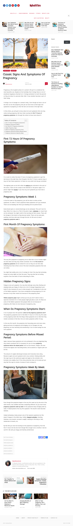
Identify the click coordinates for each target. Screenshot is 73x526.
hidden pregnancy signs (8, 442)
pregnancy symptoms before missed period (9, 445)
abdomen (35, 211)
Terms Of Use (44, 517)
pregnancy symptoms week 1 (9, 448)
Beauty (47, 18)
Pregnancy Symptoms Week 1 (12, 124)
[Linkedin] (15, 5)
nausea (16, 189)
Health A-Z (13, 13)
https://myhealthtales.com (21, 468)
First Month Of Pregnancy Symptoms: (14, 126)
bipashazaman (8, 84)
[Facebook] (4, 5)
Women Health (6, 70)
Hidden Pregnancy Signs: (11, 128)
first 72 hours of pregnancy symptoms (9, 437)
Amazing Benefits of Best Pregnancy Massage (25, 502)
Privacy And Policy (33, 517)
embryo (28, 185)
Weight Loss (45, 13)
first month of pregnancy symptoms (9, 440)
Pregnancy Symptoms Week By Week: (14, 133)
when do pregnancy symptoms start (9, 453)
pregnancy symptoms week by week (9, 450)
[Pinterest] (13, 5)
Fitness (38, 13)
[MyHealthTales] (36, 5)
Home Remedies (23, 13)
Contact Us (54, 517)
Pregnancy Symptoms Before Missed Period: (16, 131)
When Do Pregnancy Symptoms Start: (14, 129)
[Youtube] (18, 5)
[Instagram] (10, 5)
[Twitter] (7, 5)
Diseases (32, 13)
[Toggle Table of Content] (25, 120)
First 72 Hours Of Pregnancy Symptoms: (15, 122)
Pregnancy (13, 70)
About (23, 517)
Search (53, 39)
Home (17, 517)
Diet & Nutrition (39, 18)
